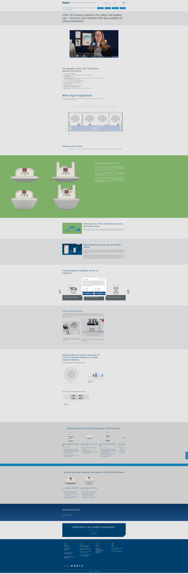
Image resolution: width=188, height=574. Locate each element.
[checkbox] (83, 288)
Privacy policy (99, 278)
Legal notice (104, 278)
